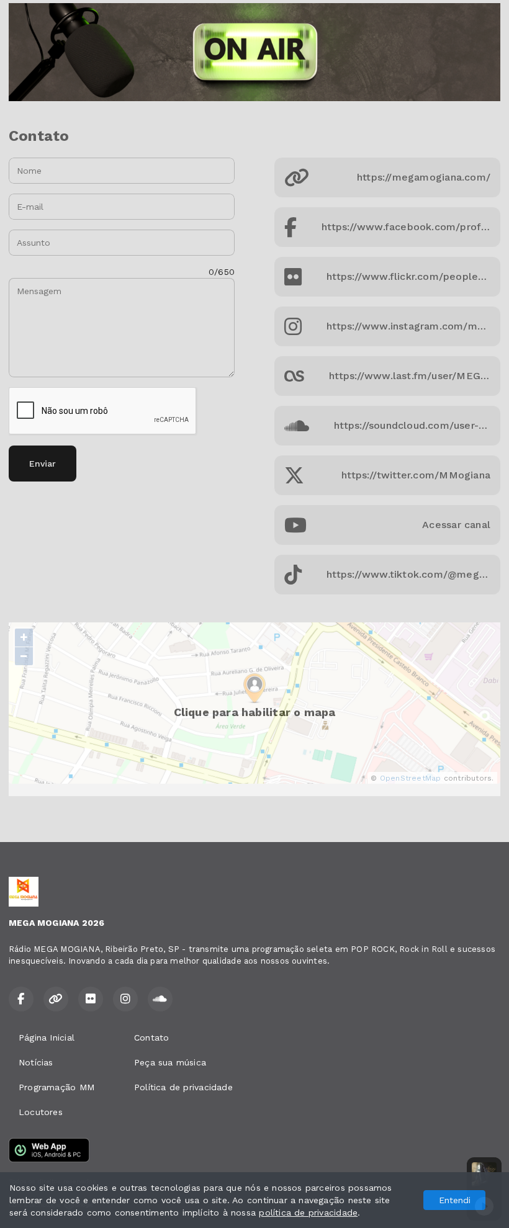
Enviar (42, 463)
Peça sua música (170, 1062)
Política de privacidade (183, 1087)
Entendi (455, 1200)
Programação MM (56, 1087)
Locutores (41, 1112)
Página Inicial (46, 1037)
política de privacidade (308, 1212)
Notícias (36, 1062)
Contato (151, 1037)
